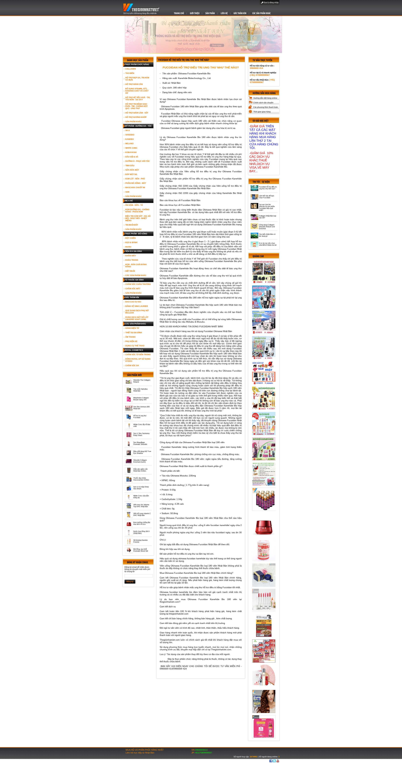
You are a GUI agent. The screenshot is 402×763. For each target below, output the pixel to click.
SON (127, 192)
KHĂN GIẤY (130, 256)
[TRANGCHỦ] (179, 13)
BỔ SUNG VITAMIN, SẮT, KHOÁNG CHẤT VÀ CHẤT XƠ (137, 91)
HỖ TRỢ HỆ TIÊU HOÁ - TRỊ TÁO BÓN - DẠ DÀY (137, 98)
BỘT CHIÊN (130, 238)
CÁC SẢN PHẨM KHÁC (135, 275)
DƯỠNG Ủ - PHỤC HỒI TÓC (137, 161)
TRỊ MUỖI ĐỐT (131, 225)
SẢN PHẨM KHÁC (133, 122)
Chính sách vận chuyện (263, 103)
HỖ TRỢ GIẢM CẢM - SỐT (136, 113)
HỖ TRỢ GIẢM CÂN (134, 84)
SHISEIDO (129, 135)
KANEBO (129, 139)
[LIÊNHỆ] (224, 13)
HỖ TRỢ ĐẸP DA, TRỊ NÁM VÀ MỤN (137, 79)
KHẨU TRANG (131, 260)
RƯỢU (128, 247)
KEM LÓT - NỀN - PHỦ (135, 179)
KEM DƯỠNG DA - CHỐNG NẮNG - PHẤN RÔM (137, 210)
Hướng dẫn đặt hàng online (265, 98)
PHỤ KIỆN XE (131, 341)
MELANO (129, 144)
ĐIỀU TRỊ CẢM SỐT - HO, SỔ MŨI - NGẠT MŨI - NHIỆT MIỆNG (137, 218)
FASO (247, 761)
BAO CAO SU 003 (133, 302)
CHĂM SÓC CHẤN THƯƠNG (138, 284)
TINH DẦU (129, 165)
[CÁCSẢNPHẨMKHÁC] (261, 13)
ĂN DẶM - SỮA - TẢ (134, 205)
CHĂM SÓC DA (132, 365)
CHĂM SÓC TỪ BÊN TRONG (138, 354)
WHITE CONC (131, 148)
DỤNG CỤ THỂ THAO (134, 346)
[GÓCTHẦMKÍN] (240, 13)
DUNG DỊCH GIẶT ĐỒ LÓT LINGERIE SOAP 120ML (136, 318)
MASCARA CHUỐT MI (135, 187)
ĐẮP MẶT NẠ (131, 174)
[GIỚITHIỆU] (194, 13)
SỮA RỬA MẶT (132, 170)
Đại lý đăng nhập (271, 2)
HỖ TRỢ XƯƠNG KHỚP (136, 117)
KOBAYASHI (130, 152)
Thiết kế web (239, 761)
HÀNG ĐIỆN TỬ (132, 328)
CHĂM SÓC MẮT (132, 289)
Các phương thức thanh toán (265, 107)
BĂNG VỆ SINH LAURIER (136, 306)
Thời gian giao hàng (262, 112)
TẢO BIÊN (129, 73)
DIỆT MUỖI (130, 271)
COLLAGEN (130, 69)
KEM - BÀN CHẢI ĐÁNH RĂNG (136, 265)
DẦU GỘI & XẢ (131, 157)
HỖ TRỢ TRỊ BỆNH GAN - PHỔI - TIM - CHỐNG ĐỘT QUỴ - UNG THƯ (136, 106)
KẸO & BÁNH (131, 242)
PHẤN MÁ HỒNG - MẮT (135, 183)
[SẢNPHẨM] (210, 13)
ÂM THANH (130, 337)
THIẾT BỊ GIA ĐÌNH (133, 333)
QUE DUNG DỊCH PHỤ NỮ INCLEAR (137, 312)
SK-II (127, 130)
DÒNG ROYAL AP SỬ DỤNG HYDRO (137, 360)
